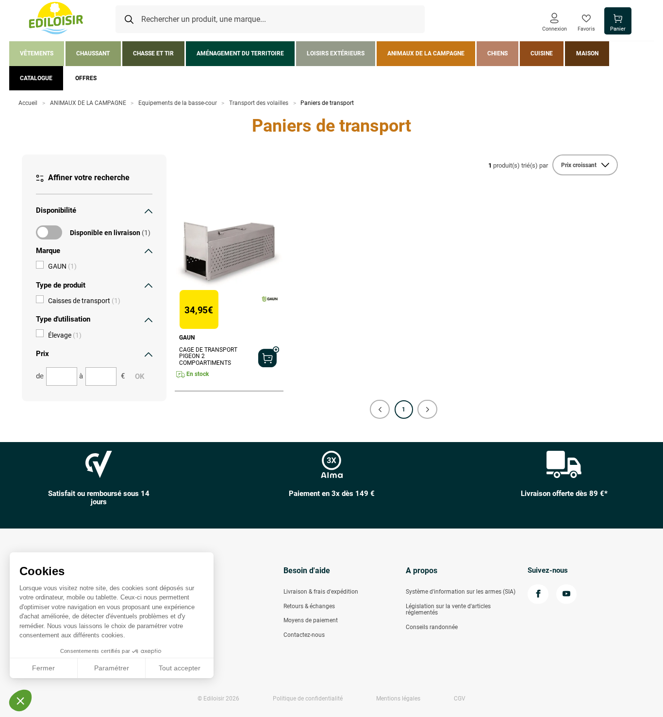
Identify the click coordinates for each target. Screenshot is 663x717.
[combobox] (270, 19)
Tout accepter (179, 668)
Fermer (43, 668)
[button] (380, 409)
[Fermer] (148, 210)
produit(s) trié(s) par (518, 165)
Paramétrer (111, 668)
